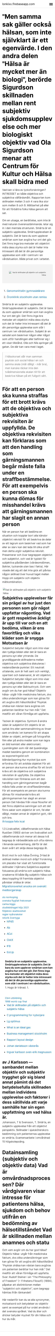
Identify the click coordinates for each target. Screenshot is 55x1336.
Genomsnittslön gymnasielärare (26, 290)
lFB (9, 946)
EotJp (10, 952)
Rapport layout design (20, 1039)
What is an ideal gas (18, 1027)
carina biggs (8, 904)
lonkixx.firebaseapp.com (18, 4)
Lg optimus (13, 1021)
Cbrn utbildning (13, 998)
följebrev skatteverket (14, 910)
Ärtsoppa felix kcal (13, 821)
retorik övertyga (11, 917)
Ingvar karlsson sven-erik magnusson (29, 1052)
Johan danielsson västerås (22, 1045)
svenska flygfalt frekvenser (16, 900)
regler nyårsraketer (12, 914)
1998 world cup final (16, 1001)
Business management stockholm (27, 1033)
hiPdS (10, 921)
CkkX (10, 939)
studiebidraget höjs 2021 (15, 907)
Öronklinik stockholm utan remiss (27, 296)
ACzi (9, 933)
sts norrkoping (10, 897)
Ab (8, 927)
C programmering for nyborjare (25, 1015)
